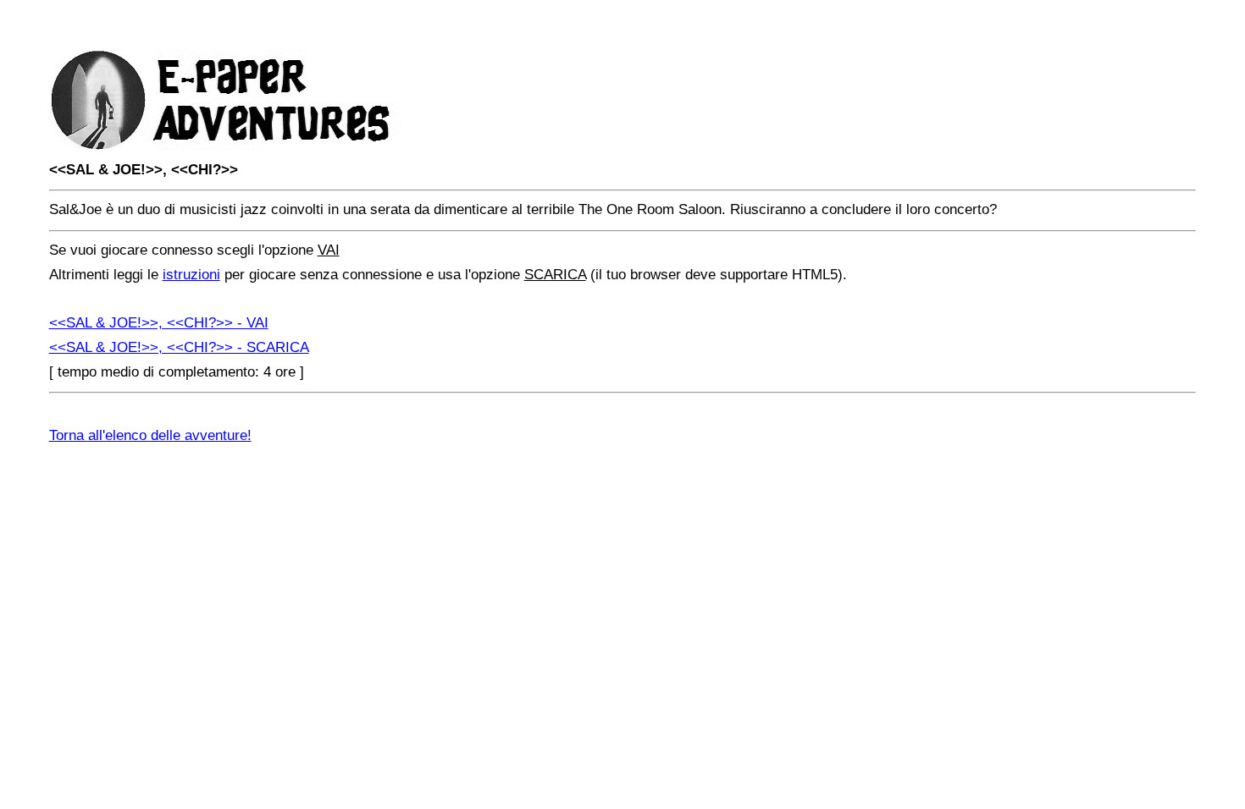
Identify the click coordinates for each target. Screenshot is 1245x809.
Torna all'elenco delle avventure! (150, 435)
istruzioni (191, 275)
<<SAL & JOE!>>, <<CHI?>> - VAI (158, 323)
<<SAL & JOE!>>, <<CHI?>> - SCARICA (179, 347)
